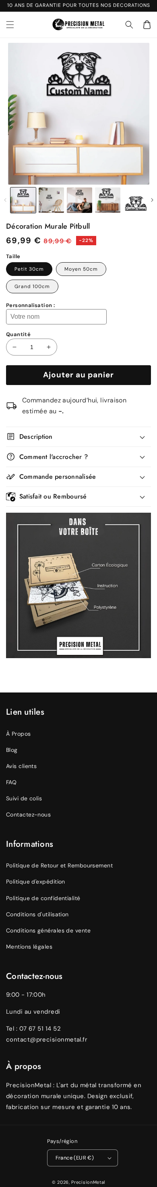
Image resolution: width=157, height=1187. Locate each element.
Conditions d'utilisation (37, 914)
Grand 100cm (32, 286)
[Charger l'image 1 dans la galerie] (23, 200)
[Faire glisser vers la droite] (152, 200)
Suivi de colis (24, 798)
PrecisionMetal (88, 1182)
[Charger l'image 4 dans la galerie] (107, 200)
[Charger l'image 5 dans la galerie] (136, 200)
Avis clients (21, 766)
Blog (12, 749)
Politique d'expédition (35, 881)
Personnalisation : (30, 305)
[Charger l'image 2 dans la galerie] (51, 200)
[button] (129, 25)
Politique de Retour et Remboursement (59, 865)
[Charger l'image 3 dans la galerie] (79, 200)
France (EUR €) (75, 1157)
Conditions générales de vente (48, 930)
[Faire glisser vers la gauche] (5, 200)
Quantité (18, 334)
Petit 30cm (29, 269)
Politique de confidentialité (43, 898)
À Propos (18, 733)
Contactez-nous (28, 814)
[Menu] (10, 25)
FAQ (11, 782)
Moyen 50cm (81, 269)
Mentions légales (29, 946)
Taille (13, 256)
